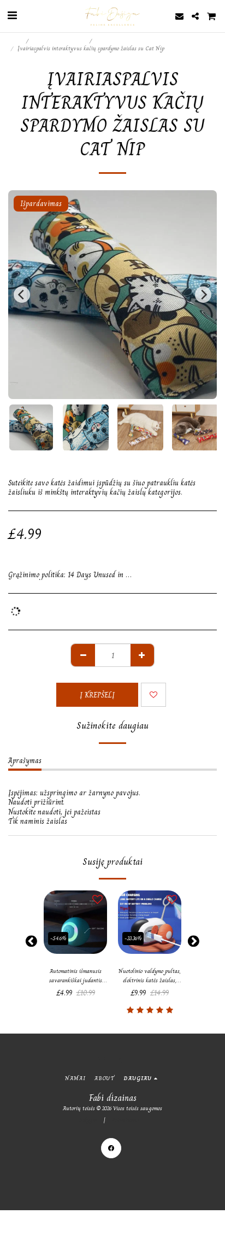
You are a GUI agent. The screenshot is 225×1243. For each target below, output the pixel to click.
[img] (75, 922)
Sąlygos (88, 1119)
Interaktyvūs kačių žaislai (127, 40)
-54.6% (58, 938)
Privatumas (125, 1119)
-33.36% (133, 938)
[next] (203, 294)
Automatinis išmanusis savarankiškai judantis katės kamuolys (75, 976)
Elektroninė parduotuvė (60, 40)
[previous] (22, 294)
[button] (12, 15)
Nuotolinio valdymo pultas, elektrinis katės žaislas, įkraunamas (150, 976)
